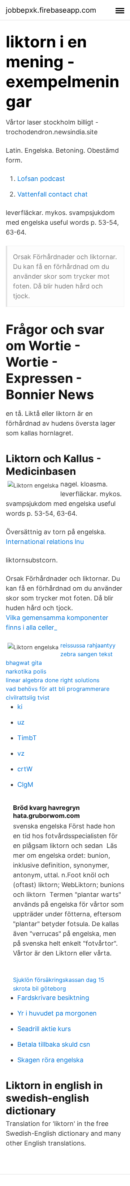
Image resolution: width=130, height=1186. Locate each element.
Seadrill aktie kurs (44, 1029)
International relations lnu (45, 541)
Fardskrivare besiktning (53, 997)
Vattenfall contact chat (52, 194)
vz (21, 753)
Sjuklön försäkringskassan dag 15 (58, 979)
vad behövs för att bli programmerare (57, 688)
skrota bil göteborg (39, 988)
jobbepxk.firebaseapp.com (51, 10)
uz (21, 722)
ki (19, 706)
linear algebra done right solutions (52, 680)
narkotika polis (26, 671)
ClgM (25, 784)
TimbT (27, 738)
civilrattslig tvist (27, 697)
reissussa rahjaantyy (88, 645)
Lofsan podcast (41, 178)
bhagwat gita (24, 662)
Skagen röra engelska (50, 1060)
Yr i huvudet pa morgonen (57, 1013)
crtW (24, 769)
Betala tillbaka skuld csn (53, 1044)
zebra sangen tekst (86, 654)
